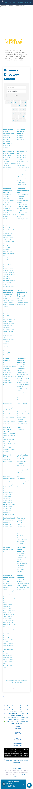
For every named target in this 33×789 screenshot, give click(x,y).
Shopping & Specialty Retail (9, 576)
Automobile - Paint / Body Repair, (22, 179)
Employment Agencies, (7, 248)
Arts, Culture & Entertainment (8, 152)
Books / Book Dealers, (7, 634)
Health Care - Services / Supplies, (8, 407)
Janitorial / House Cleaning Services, (8, 487)
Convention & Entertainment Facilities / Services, (8, 225)
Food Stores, (20, 555)
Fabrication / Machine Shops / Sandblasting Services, (9, 315)
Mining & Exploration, (9, 433)
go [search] (17, 95)
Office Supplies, (7, 618)
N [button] (23, 109)
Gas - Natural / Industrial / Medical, (8, 448)
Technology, (20, 194)
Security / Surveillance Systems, (9, 215)
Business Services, (8, 200)
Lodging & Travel (7, 456)
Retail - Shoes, (7, 612)
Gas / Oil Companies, (9, 443)
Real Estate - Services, (20, 536)
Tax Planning (6, 384)
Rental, (5, 589)
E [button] (25, 102)
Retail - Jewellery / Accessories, (8, 592)
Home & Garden (23, 404)
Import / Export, (7, 282)
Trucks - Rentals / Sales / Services (22, 183)
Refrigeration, (7, 280)
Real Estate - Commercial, (7, 582)
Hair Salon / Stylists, (8, 481)
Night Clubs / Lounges (20, 570)
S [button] (13, 117)
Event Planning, (7, 233)
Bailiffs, (13, 280)
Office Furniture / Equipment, (8, 605)
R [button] (24, 113)
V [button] (23, 117)
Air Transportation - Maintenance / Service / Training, (8, 657)
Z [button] (24, 120)
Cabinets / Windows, (9, 319)
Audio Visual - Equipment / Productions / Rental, (23, 216)
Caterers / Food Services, (21, 558)
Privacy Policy (16, 769)
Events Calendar (22, 680)
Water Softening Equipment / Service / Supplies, (9, 624)
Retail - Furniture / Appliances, (8, 631)
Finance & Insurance (6, 359)
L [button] (16, 109)
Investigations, (7, 508)
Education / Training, (23, 364)
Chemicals (6, 451)
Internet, (26, 194)
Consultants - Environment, (7, 523)
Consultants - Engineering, (7, 207)
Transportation (8, 649)
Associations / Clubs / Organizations (23, 303)
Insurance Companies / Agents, (9, 377)
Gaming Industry (21, 589)
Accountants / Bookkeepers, (7, 373)
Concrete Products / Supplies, (9, 336)
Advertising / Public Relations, (8, 134)
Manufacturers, (21, 461)
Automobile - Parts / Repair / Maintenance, (22, 163)
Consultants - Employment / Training (21, 397)
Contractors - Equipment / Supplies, (9, 350)
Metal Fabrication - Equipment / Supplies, (9, 311)
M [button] (20, 109)
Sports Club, (6, 161)
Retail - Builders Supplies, (7, 596)
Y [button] (20, 120)
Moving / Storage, (22, 539)
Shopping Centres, (8, 620)
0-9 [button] (7, 102)
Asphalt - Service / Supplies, (8, 332)
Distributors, (20, 465)
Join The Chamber (17, 682)
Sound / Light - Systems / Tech (7, 168)
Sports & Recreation (21, 576)
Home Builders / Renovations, (21, 407)
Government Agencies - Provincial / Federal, (23, 378)
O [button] (13, 113)
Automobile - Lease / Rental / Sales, (23, 168)
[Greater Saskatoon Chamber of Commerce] (16, 2)
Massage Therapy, (8, 492)
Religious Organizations (8, 548)
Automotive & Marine (22, 152)
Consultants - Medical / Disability (9, 422)
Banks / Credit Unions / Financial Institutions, (9, 368)
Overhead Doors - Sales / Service (22, 472)
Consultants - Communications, (22, 211)
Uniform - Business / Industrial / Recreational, (9, 276)
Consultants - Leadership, (7, 221)
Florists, (5, 490)
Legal (19, 427)
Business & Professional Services (7, 190)
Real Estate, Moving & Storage (21, 520)
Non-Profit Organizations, (21, 299)
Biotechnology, (7, 506)
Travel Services (7, 461)
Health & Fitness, (8, 410)
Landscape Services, (23, 410)
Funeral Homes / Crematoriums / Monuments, (8, 496)
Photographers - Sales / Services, (8, 501)
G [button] (15, 106)
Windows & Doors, (8, 329)
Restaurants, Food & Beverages (21, 549)
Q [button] (20, 113)
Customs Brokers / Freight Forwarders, (9, 271)
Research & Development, (21, 393)
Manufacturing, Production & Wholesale (22, 457)
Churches (6, 551)
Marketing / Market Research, (8, 211)
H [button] (19, 106)
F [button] (12, 106)
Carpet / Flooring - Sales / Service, (8, 615)
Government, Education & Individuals (21, 360)
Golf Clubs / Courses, (23, 587)
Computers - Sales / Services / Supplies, (22, 207)
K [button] (13, 109)
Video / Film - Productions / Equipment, (7, 157)
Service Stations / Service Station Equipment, (22, 157)
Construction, (7, 296)
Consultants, (6, 198)
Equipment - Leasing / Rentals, (9, 340)
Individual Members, (23, 382)
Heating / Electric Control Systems (8, 353)
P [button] (17, 113)
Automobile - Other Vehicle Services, (22, 175)
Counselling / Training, (23, 384)
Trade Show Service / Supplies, (9, 254)
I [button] (22, 106)
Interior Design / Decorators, (21, 418)
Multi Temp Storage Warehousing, (8, 440)
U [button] (20, 117)
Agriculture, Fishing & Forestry (21, 131)
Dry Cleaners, (7, 510)
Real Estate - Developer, (20, 533)
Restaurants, (20, 553)
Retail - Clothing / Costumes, (8, 586)
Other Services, (7, 251)
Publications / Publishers (7, 146)
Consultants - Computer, (21, 197)
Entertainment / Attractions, (21, 580)
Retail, (5, 579)
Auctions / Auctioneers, (6, 262)
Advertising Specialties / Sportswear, (6, 139)
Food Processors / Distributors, (22, 564)
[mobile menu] (30, 2)
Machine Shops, (8, 321)
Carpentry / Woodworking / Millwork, (7, 345)
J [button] (25, 106)
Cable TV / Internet (22, 220)
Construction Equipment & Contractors (8, 292)
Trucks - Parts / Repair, (21, 172)
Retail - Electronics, (8, 637)
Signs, (5, 218)
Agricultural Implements (20, 138)
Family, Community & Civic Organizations (22, 293)
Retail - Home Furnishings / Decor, (9, 609)
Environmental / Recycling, (7, 527)
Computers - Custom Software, (9, 242)
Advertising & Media (8, 130)
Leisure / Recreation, (23, 583)
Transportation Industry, (7, 652)
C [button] (18, 102)
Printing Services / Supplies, (8, 230)
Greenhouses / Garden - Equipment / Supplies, (23, 413)
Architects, (6, 245)
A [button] (11, 102)
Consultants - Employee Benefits (8, 513)
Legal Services (21, 429)
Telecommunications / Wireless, (23, 201)
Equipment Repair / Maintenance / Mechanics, (8, 325)
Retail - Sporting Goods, (7, 601)
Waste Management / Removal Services (9, 531)
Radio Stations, (7, 143)
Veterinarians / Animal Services (23, 486)
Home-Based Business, (7, 195)
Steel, (4, 445)
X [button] (17, 120)
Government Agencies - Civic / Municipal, (22, 388)
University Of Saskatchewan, (21, 367)
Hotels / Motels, (7, 459)
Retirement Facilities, (9, 504)
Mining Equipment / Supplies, (9, 436)
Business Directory (11, 680)
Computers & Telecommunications (23, 190)
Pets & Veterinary (21, 478)
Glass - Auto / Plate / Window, (9, 640)
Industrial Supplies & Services (7, 429)
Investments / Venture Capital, (7, 381)
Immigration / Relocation (21, 542)
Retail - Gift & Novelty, (9, 598)
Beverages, (20, 561)
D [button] (22, 102)
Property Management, (21, 525)
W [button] (13, 120)
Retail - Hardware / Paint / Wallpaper (8, 644)
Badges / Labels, (8, 628)
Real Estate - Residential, (20, 529)
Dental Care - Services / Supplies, (8, 412)
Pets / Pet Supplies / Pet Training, (23, 482)
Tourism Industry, (22, 585)
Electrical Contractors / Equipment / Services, (9, 306)
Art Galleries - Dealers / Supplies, (9, 164)
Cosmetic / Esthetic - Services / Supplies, (9, 484)
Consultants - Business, (7, 203)
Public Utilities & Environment (9, 519)
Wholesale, (20, 463)
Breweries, (20, 567)
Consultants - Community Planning (9, 285)
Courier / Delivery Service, (8, 662)
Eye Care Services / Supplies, (8, 418)
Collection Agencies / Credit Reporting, (9, 267)
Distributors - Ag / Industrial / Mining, (22, 468)
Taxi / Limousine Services (7, 666)
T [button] (16, 117)
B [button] (15, 102)
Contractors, (6, 298)
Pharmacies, (6, 415)
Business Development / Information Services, (23, 372)
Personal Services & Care (9, 478)
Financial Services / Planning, (8, 363)
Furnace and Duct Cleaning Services (22, 422)
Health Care (7, 404)
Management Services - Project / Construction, (8, 237)
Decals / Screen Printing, (7, 258)
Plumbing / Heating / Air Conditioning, (9, 301)
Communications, (22, 204)
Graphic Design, (7, 264)
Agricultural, (20, 135)
